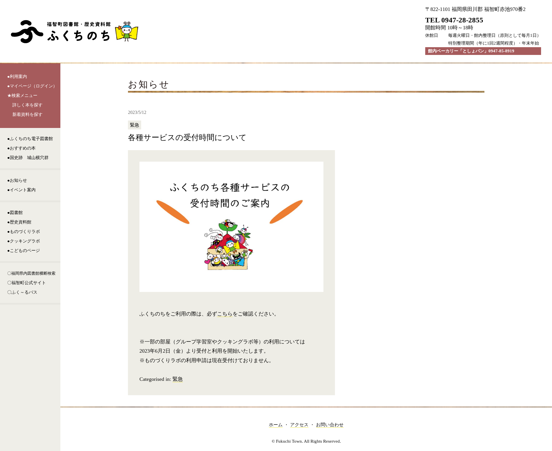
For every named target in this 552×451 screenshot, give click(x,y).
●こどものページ (23, 250)
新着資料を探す (27, 114)
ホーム (276, 424)
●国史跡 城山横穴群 (28, 157)
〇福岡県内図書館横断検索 (31, 273)
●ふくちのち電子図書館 (30, 138)
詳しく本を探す (27, 105)
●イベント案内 (21, 190)
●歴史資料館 (19, 222)
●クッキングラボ (23, 241)
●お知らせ (17, 180)
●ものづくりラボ (23, 231)
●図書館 (15, 212)
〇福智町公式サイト (26, 282)
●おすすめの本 (21, 148)
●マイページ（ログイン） (32, 86)
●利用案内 (17, 76)
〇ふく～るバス (22, 292)
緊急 (177, 379)
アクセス (299, 424)
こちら (225, 314)
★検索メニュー (22, 95)
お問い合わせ (330, 424)
